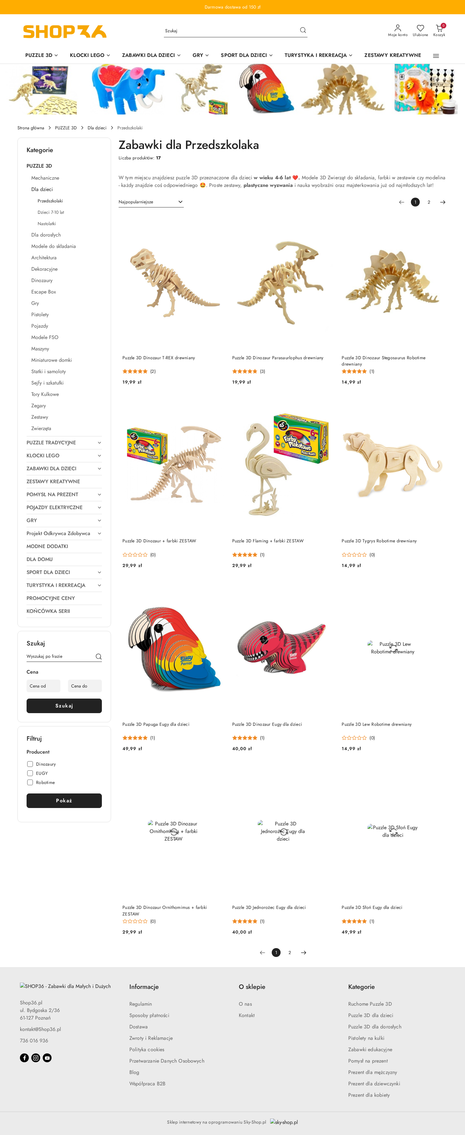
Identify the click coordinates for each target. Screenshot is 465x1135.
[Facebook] (24, 1057)
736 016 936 (34, 1040)
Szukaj (64, 705)
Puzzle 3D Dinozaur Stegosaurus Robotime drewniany (383, 361)
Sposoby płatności (149, 1015)
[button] (436, 56)
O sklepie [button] (252, 986)
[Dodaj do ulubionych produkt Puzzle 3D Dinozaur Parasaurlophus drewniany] (327, 221)
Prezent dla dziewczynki (374, 1083)
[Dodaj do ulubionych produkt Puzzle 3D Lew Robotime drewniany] (436, 587)
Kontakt (247, 1015)
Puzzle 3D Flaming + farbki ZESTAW (268, 541)
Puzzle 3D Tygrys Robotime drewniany (379, 541)
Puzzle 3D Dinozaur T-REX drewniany (158, 358)
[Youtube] (47, 1057)
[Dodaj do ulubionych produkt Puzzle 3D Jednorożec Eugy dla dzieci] (327, 770)
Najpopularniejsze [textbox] (136, 202)
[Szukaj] (99, 657)
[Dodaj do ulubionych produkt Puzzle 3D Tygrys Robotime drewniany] (436, 404)
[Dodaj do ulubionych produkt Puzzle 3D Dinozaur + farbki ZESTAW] (217, 404)
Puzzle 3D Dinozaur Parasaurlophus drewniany (278, 358)
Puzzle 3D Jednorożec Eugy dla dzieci (269, 907)
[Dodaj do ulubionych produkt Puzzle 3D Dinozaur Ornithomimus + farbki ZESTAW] (217, 770)
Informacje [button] (144, 986)
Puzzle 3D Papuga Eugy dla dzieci (155, 724)
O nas (245, 1004)
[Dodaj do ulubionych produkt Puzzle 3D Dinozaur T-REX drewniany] (217, 221)
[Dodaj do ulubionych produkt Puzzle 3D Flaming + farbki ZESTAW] (327, 404)
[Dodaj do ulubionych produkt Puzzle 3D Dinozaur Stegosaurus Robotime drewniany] (436, 221)
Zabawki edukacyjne (370, 1049)
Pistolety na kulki (366, 1038)
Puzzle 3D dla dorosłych (374, 1026)
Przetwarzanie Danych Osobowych (166, 1060)
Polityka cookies (146, 1049)
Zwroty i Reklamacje (151, 1038)
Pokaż (64, 800)
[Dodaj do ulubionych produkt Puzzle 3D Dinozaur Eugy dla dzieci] (327, 587)
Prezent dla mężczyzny (372, 1072)
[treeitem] (64, 166)
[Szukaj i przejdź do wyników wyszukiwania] (303, 31)
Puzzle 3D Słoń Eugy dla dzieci (372, 907)
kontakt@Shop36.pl (40, 1029)
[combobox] (151, 202)
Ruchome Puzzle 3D (370, 1004)
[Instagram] (35, 1057)
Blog (134, 1072)
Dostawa (138, 1026)
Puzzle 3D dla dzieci (370, 1015)
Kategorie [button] (361, 986)
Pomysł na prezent (368, 1060)
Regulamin (140, 1004)
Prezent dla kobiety (369, 1095)
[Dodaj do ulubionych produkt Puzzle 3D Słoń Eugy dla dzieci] (436, 770)
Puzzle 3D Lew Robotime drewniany (377, 724)
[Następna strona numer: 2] (443, 202)
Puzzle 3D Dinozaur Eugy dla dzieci (267, 724)
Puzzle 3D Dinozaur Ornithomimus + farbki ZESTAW (164, 910)
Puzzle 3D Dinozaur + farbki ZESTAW (159, 541)
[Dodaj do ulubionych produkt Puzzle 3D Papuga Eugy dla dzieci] (217, 587)
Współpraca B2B (147, 1083)
